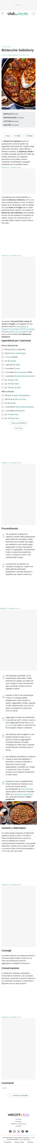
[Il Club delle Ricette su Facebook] (10, 1132)
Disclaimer (30, 1142)
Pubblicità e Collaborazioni (18, 1124)
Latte (17, 368)
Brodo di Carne (19, 399)
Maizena (21, 411)
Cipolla (13, 361)
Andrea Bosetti (13, 55)
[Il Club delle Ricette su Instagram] (14, 1132)
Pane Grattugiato (18, 353)
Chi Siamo (18, 1119)
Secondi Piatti (6, 47)
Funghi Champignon (21, 395)
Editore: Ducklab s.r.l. (24, 1137)
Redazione (18, 1121)
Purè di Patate (27, 789)
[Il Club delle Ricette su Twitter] (18, 1132)
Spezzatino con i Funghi (15, 332)
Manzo (14, 349)
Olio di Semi (15, 387)
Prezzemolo (21, 372)
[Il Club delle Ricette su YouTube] (26, 1132)
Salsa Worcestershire (25, 376)
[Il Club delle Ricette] (17, 13)
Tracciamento (7, 1142)
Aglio (17, 365)
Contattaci (18, 1126)
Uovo (8, 357)
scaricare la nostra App (23, 794)
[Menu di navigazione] (3, 13)
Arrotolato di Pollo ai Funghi (22, 329)
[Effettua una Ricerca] (33, 14)
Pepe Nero (14, 384)
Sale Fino (14, 380)
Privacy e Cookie (19, 1142)
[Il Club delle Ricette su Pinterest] (22, 1132)
